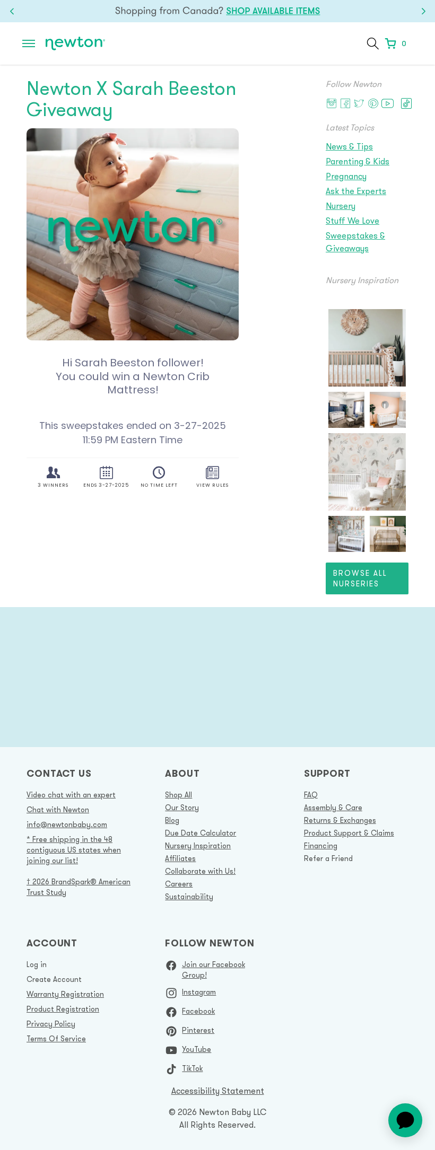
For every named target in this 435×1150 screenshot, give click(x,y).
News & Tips (349, 146)
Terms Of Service (56, 1038)
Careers (179, 884)
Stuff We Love (352, 220)
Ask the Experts (356, 191)
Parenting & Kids (357, 161)
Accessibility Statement (217, 1090)
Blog (172, 820)
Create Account (54, 979)
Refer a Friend (328, 858)
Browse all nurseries (360, 578)
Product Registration (63, 1009)
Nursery (340, 205)
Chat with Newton (58, 809)
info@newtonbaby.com (67, 824)
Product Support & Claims (349, 833)
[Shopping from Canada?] (217, 11)
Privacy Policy (51, 1024)
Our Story (182, 807)
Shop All (178, 795)
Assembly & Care (333, 807)
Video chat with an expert (71, 795)
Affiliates (180, 858)
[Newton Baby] (75, 44)
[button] (29, 43)
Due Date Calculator (200, 833)
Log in (37, 964)
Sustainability (189, 896)
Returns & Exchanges (340, 820)
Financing (320, 845)
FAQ (311, 795)
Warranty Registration (65, 994)
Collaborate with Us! (200, 871)
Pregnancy (346, 176)
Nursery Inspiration (198, 845)
